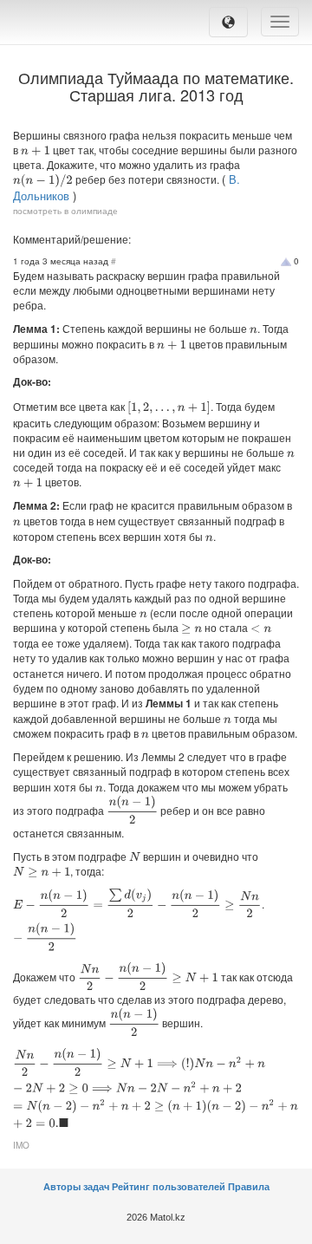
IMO (21, 1145)
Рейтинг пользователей (168, 1187)
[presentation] (35, 151)
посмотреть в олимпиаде (65, 211)
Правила (249, 1187)
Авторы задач (77, 1187)
